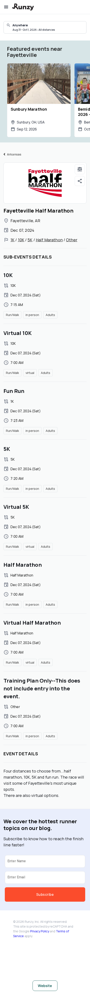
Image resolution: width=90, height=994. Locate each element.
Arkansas (14, 154)
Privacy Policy (39, 931)
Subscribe (45, 894)
